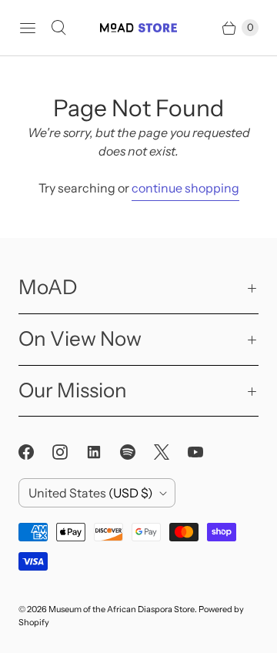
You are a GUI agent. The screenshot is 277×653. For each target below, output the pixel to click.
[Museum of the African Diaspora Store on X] (171, 452)
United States (90, 493)
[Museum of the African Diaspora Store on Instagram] (69, 452)
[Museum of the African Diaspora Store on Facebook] (35, 452)
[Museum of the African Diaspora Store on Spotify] (137, 452)
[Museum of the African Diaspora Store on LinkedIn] (103, 452)
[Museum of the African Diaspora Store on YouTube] (205, 452)
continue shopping (185, 188)
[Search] (58, 27)
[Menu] (27, 27)
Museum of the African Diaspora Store (121, 609)
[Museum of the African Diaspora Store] (138, 27)
